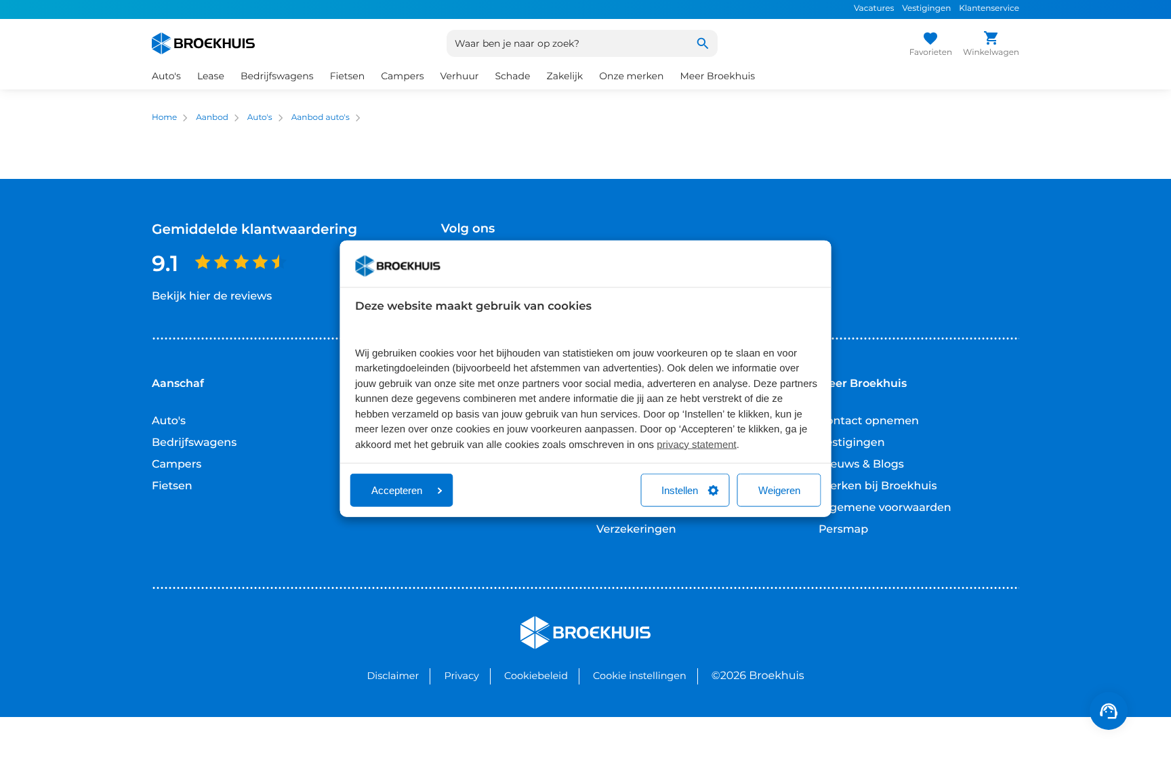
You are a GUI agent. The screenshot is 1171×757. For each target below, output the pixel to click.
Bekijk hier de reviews (212, 296)
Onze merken (631, 76)
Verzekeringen (636, 529)
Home (164, 117)
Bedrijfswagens (194, 442)
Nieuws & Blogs (861, 464)
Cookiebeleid (536, 676)
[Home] (203, 43)
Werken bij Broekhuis (878, 486)
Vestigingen (926, 8)
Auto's (259, 117)
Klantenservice (989, 8)
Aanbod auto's (320, 117)
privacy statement (697, 444)
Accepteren (396, 490)
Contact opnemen (869, 421)
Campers (176, 464)
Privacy (461, 676)
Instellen (679, 490)
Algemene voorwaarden (885, 508)
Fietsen (172, 486)
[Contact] (1109, 711)
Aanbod (212, 117)
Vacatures (874, 8)
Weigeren (779, 490)
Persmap (843, 529)
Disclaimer (393, 676)
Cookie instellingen (639, 676)
